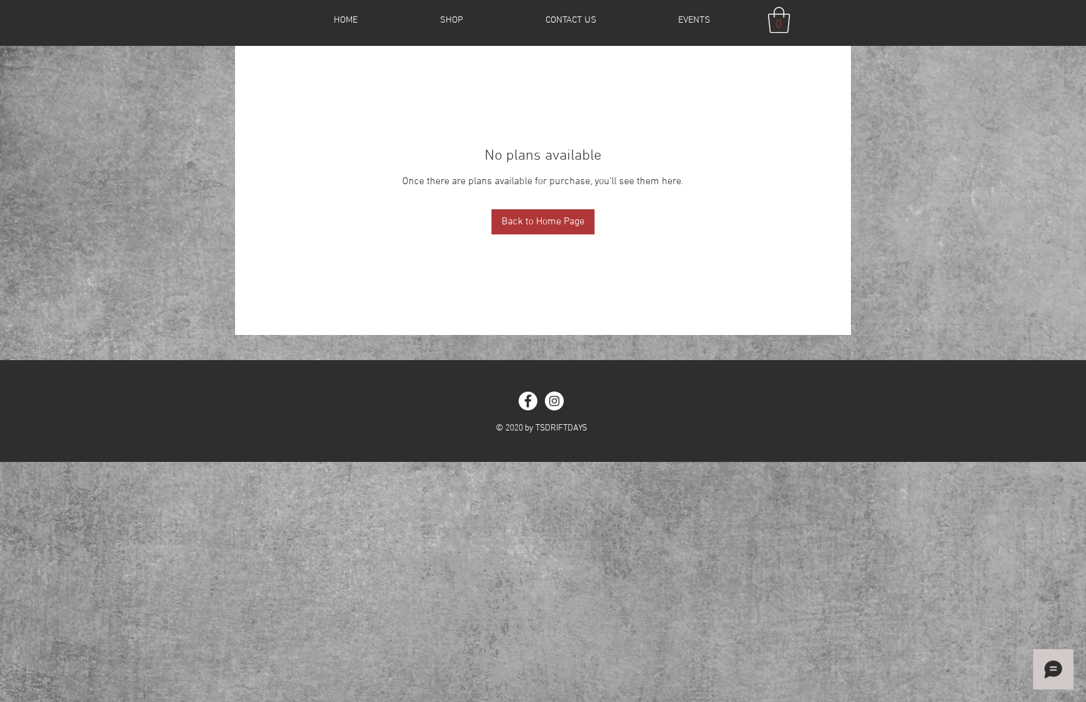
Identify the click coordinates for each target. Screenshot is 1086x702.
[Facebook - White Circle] (527, 401)
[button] (779, 20)
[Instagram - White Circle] (554, 401)
